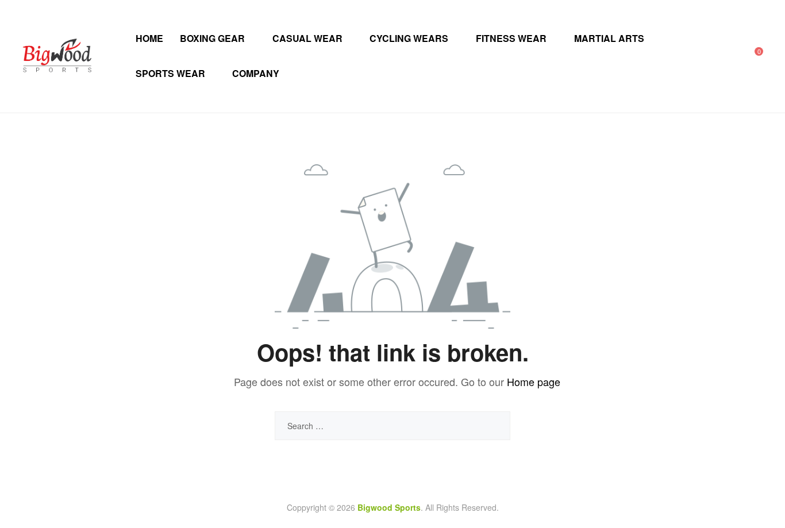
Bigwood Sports (389, 507)
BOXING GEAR (212, 38)
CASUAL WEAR (307, 38)
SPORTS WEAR (170, 73)
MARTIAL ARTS (609, 38)
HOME (149, 38)
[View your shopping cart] (751, 56)
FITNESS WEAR (511, 38)
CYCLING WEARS (409, 38)
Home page (533, 381)
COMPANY (255, 73)
